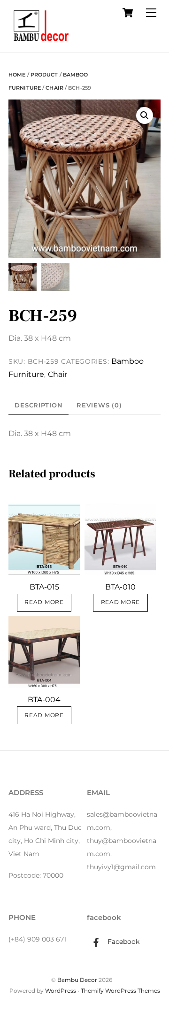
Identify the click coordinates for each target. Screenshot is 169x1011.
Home (16, 74)
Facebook (122, 941)
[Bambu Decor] (41, 43)
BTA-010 (120, 586)
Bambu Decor (77, 979)
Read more (43, 602)
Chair (54, 87)
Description (39, 405)
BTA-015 (44, 586)
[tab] (38, 405)
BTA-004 (44, 699)
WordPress (60, 990)
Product (44, 74)
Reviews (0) (99, 405)
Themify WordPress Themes (120, 990)
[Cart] (127, 12)
